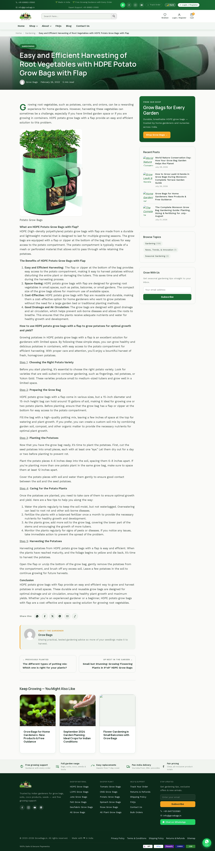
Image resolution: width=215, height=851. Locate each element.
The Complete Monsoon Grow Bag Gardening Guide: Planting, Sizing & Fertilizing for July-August (172, 211)
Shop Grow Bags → (157, 135)
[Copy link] (75, 616)
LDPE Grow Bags (79, 792)
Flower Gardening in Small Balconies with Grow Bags (116, 735)
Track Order (155, 5)
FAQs (58, 26)
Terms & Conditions (136, 838)
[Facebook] (129, 5)
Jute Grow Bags (78, 797)
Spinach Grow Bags (110, 802)
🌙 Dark (170, 5)
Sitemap (191, 838)
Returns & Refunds (140, 792)
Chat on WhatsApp (176, 822)
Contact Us (82, 26)
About (45, 26)
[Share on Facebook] (45, 616)
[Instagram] (135, 5)
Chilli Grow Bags (108, 792)
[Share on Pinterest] (60, 616)
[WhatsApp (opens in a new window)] (122, 5)
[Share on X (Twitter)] (52, 616)
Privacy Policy (117, 838)
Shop (32, 26)
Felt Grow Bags (78, 802)
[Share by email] (67, 616)
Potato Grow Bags (110, 797)
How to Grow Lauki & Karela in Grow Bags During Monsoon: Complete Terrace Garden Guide (172, 178)
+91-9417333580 (172, 811)
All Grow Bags (77, 812)
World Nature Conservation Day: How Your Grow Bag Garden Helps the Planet (173, 160)
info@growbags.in (26, 7)
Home (21, 26)
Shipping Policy (138, 797)
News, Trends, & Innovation (160, 250)
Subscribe (167, 296)
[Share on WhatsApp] (37, 616)
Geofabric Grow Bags (81, 807)
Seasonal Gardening (157, 256)
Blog (68, 26)
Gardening (30, 33)
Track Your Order (139, 786)
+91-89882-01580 (26, 2)
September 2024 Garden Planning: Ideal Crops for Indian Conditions (77, 736)
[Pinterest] (41, 807)
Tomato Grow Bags (110, 786)
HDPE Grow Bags (79, 786)
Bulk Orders (136, 812)
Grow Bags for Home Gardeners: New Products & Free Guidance (37, 736)
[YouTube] (141, 5)
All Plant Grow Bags (111, 812)
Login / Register (190, 5)
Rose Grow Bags (109, 807)
